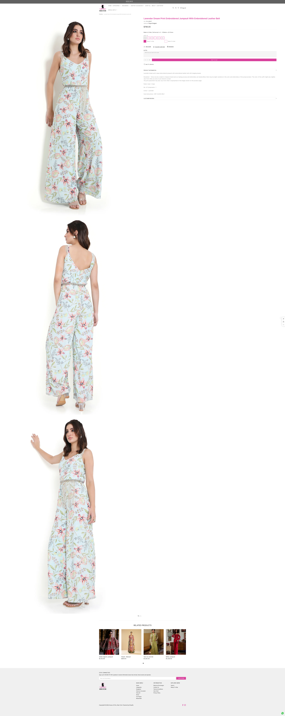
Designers (138, 689)
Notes (145, 50)
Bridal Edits (139, 698)
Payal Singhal (153, 23)
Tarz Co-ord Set (148, 657)
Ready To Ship (174, 687)
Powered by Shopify (128, 705)
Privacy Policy (156, 692)
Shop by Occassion (141, 691)
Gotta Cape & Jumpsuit (106, 657)
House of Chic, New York (102, 8)
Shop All (138, 692)
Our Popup (138, 696)
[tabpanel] (153, 645)
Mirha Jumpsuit (170, 657)
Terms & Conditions (158, 689)
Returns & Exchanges (158, 685)
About (137, 694)
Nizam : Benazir (126, 657)
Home (101, 14)
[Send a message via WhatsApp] (282, 713)
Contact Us (156, 687)
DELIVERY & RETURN (160, 46)
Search (172, 685)
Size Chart (156, 691)
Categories (138, 687)
